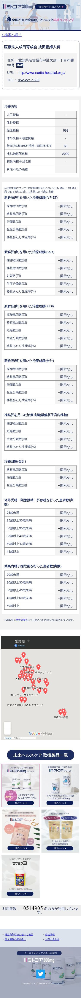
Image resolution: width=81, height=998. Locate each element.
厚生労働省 (22, 619)
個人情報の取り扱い (15, 939)
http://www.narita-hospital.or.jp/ (42, 72)
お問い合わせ (52, 939)
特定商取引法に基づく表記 (19, 934)
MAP (20, 65)
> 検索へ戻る (12, 34)
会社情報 (50, 934)
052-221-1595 (29, 79)
